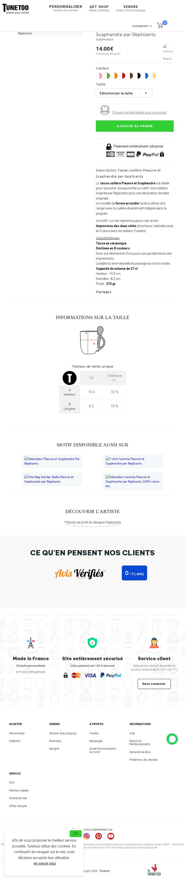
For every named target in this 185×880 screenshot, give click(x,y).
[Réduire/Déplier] (172, 739)
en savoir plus (45, 863)
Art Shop (99, 8)
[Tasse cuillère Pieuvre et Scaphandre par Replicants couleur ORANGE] (114, 75)
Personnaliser (65, 8)
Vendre (130, 8)
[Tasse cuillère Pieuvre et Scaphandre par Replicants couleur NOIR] (137, 75)
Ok (75, 833)
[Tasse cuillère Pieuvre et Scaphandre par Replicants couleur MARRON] (130, 75)
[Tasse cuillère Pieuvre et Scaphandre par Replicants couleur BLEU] (145, 75)
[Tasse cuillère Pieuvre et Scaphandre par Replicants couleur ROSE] (99, 75)
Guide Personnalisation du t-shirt (102, 750)
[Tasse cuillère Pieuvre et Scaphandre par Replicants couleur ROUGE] (122, 75)
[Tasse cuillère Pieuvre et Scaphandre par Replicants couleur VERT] (107, 75)
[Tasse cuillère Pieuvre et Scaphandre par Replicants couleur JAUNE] (153, 75)
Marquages (96, 741)
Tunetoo (94, 733)
